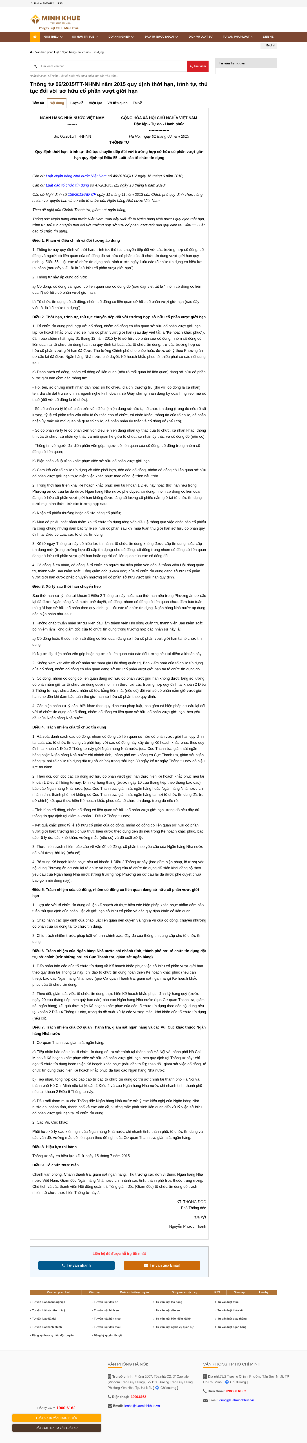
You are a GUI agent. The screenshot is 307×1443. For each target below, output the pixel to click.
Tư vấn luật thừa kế (230, 1310)
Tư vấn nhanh (78, 1265)
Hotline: (43, 3)
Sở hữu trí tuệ (84, 36)
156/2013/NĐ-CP (82, 194)
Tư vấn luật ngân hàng (232, 1327)
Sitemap (239, 1292)
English (271, 45)
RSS (60, 3)
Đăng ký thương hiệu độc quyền (53, 1335)
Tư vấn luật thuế (228, 1302)
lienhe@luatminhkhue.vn (142, 1406)
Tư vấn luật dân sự (168, 1310)
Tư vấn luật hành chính (47, 1327)
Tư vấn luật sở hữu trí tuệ (48, 1310)
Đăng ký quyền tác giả (108, 1335)
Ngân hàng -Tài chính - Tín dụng (83, 52)
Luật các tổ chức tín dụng (67, 185)
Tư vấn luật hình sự (106, 1310)
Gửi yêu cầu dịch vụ (184, 1292)
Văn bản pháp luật (47, 52)
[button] (198, 66)
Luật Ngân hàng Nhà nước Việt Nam (76, 176)
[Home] (35, 37)
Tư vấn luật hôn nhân (107, 1318)
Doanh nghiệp (120, 36)
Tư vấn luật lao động (169, 1302)
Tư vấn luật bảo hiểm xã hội (173, 1318)
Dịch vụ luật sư (201, 36)
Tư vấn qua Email (164, 1265)
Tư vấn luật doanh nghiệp (48, 1302)
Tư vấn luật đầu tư (106, 1302)
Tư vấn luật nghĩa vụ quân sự (175, 1327)
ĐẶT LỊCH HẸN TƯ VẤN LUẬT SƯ (57, 1427)
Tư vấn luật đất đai (44, 1318)
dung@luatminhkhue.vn (236, 1400)
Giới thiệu (52, 36)
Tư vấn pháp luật (237, 36)
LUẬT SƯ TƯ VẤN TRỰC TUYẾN (56, 1418)
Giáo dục (94, 1292)
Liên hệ (268, 36)
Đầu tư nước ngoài (160, 36)
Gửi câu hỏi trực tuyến (134, 1292)
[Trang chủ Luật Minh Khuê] (31, 52)
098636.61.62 (236, 1391)
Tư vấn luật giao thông (232, 1318)
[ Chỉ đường (164, 1388)
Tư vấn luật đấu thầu (107, 1327)
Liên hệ (263, 1292)
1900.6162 (66, 1408)
